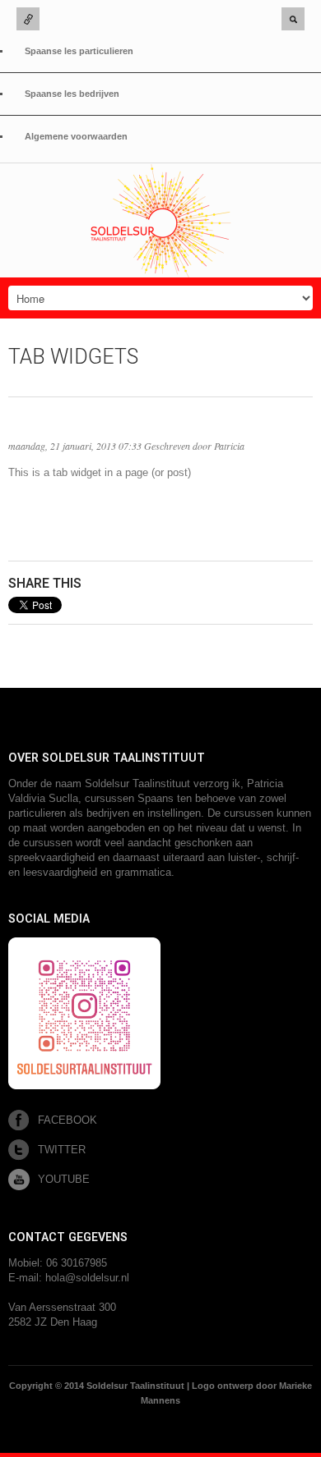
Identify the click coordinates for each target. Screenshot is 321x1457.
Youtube (64, 1179)
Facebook (67, 1120)
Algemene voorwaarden (76, 136)
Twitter (62, 1149)
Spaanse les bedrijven (72, 94)
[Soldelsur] (160, 220)
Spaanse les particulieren (79, 51)
